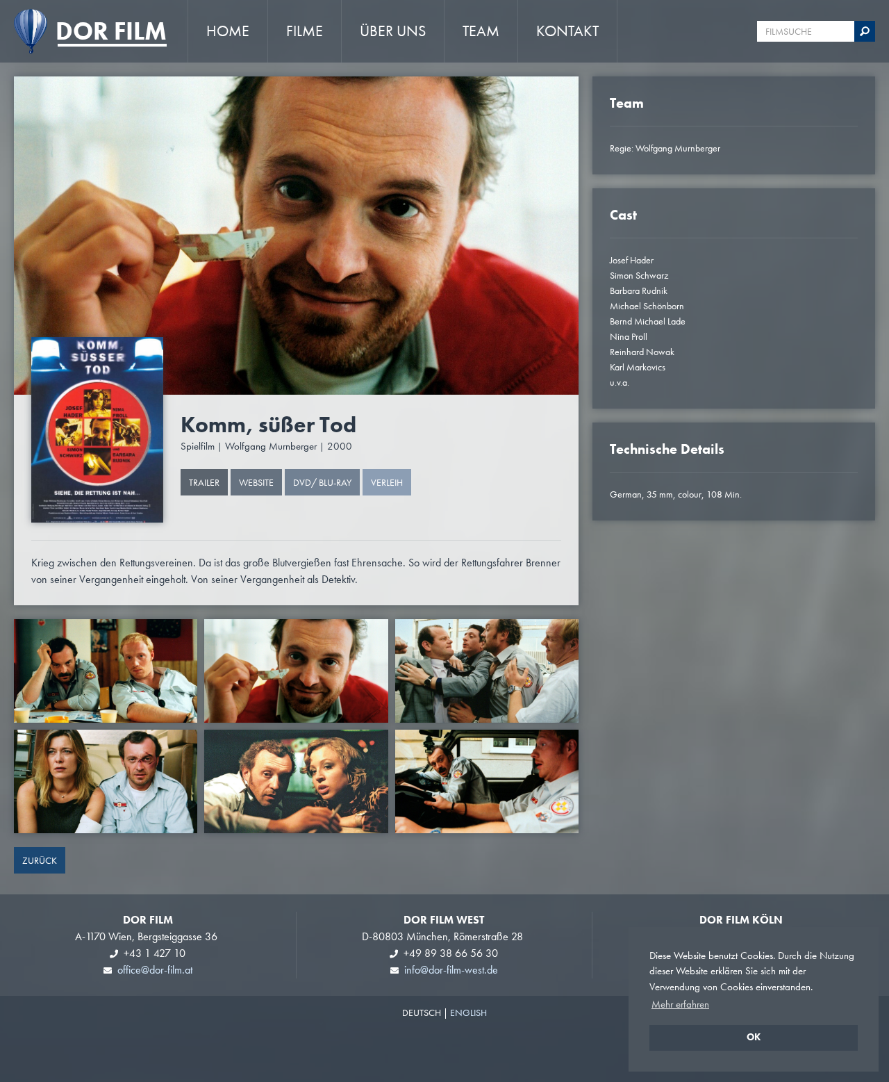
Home (227, 31)
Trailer (204, 482)
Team (481, 31)
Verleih (387, 482)
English (468, 1012)
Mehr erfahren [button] (680, 1004)
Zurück (39, 860)
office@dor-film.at (154, 969)
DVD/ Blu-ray (322, 482)
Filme (304, 31)
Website (256, 482)
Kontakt (567, 31)
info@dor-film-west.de (451, 969)
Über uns (393, 31)
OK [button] (754, 1037)
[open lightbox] (97, 430)
